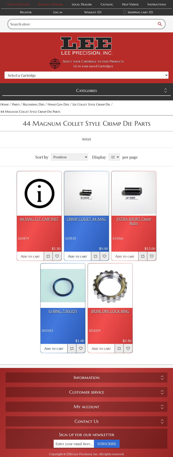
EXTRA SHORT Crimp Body (134, 221)
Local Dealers (82, 4)
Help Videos (130, 4)
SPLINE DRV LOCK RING (110, 311)
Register (26, 12)
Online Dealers (18, 4)
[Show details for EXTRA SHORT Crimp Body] (134, 193)
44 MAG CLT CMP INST (39, 219)
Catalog (107, 4)
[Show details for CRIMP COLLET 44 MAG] (86, 193)
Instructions (157, 4)
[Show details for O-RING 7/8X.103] (63, 285)
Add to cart (30, 256)
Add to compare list (48, 256)
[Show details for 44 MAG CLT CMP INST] (39, 193)
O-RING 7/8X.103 (63, 311)
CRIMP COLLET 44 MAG (86, 219)
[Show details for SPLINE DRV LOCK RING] (110, 285)
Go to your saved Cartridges (93, 66)
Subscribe (106, 443)
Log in (57, 12)
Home (4, 104)
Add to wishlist (56, 256)
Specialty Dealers (50, 4)
